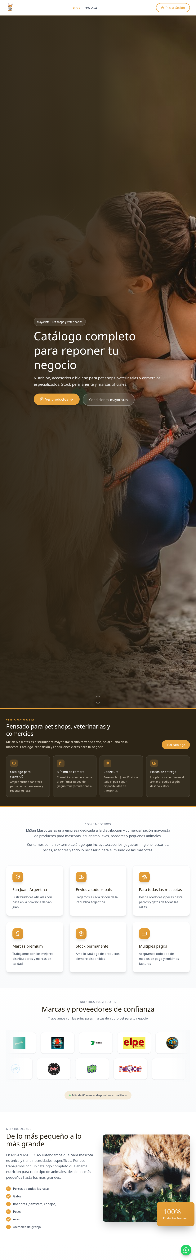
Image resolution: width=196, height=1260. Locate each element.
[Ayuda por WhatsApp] (186, 1250)
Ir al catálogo (175, 745)
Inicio (76, 7)
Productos (91, 7)
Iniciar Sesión (175, 8)
